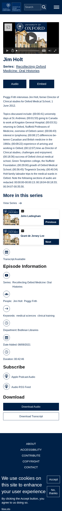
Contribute (31, 455)
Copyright (31, 461)
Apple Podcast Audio (23, 377)
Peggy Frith (30, 301)
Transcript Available (14, 259)
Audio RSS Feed (21, 387)
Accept (53, 479)
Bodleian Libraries (28, 330)
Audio (14, 84)
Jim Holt (17, 301)
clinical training (46, 315)
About (31, 443)
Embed (41, 84)
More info (6, 509)
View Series (10, 203)
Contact (31, 467)
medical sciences (26, 315)
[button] (31, 38)
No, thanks (53, 491)
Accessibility (31, 449)
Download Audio (31, 406)
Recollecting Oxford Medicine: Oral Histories (32, 284)
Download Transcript (31, 416)
